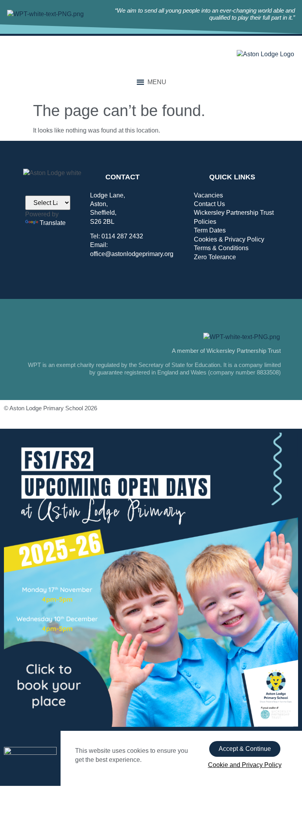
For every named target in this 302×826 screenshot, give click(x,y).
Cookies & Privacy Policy (229, 239)
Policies (205, 221)
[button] (156, 82)
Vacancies (208, 195)
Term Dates (210, 230)
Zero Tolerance (215, 257)
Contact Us (209, 204)
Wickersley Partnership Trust (234, 212)
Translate (53, 222)
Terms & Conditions (221, 248)
